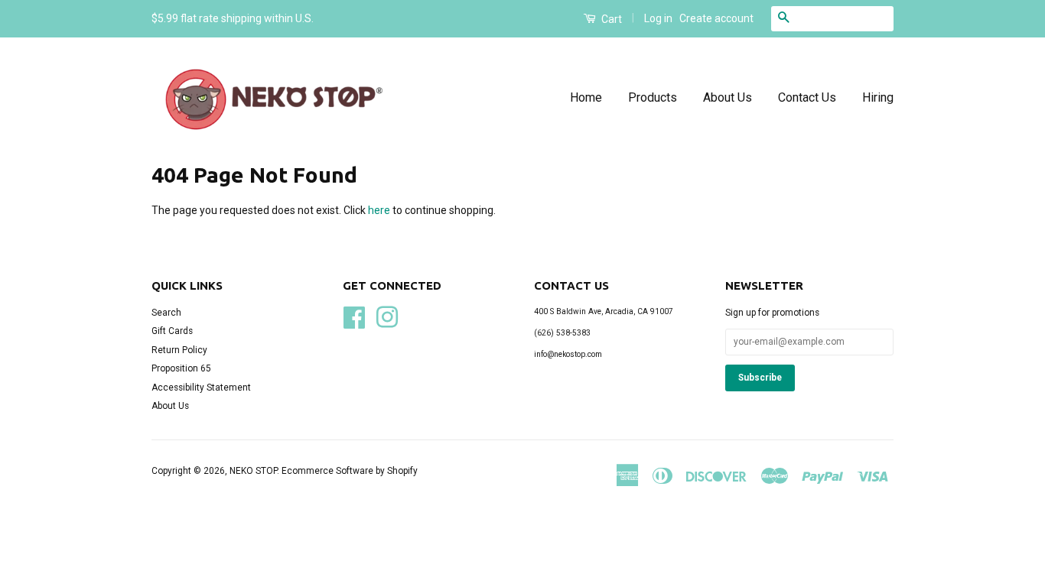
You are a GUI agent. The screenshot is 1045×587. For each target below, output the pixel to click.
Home (586, 97)
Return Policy (179, 350)
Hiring (878, 97)
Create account (716, 18)
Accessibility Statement (201, 387)
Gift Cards (172, 331)
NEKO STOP (253, 470)
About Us (727, 97)
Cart (610, 19)
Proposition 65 (181, 368)
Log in (658, 18)
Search (166, 312)
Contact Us (807, 97)
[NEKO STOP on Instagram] (387, 316)
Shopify (402, 470)
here (379, 210)
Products (652, 97)
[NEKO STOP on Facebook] (354, 316)
